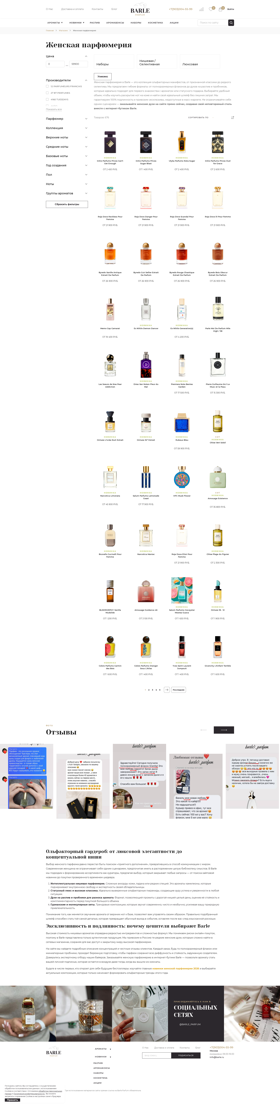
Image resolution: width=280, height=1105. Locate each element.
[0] (211, 9)
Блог (114, 9)
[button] (224, 730)
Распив (95, 22)
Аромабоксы (115, 22)
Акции (174, 22)
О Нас (49, 9)
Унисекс (103, 76)
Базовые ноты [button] (57, 156)
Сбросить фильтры (67, 204)
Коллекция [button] (54, 128)
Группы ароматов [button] (59, 193)
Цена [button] (50, 56)
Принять (12, 1100)
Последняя (178, 690)
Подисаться (186, 1055)
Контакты (97, 9)
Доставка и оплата (72, 9)
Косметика (155, 22)
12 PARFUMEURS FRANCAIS (66, 86)
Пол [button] (49, 174)
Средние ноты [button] (57, 146)
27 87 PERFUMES (60, 92)
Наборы (136, 22)
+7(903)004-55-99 (180, 9)
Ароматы (53, 22)
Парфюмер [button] (54, 118)
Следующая (167, 690)
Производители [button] (58, 80)
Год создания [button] (56, 165)
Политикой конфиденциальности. (29, 1094)
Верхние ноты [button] (57, 137)
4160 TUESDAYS (59, 99)
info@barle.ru (217, 1057)
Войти (230, 9)
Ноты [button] (50, 184)
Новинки (75, 22)
